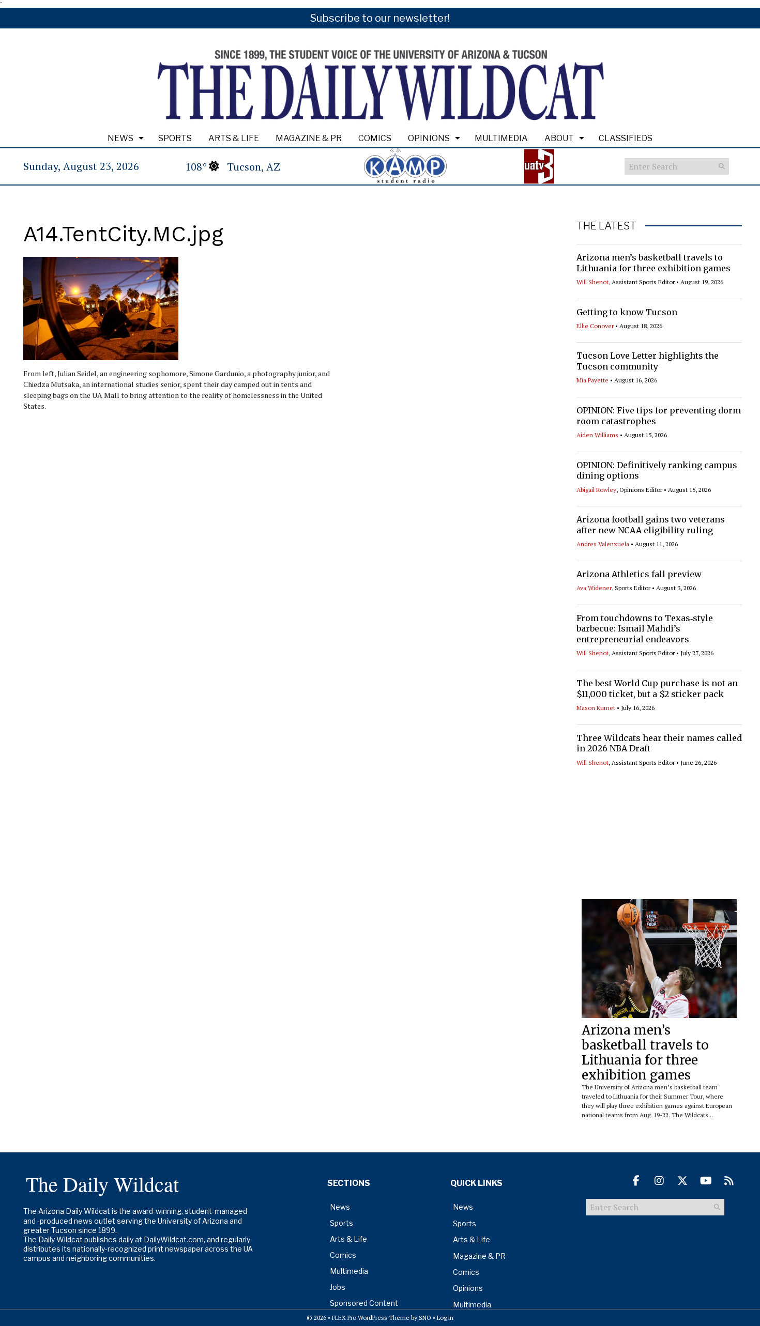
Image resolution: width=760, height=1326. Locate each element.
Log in (445, 1317)
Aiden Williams (597, 435)
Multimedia (501, 138)
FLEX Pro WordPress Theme (370, 1317)
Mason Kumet (595, 708)
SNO (425, 1317)
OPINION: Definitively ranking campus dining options (656, 470)
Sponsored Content (364, 1303)
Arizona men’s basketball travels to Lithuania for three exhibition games (653, 262)
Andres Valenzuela (602, 544)
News (120, 138)
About (559, 138)
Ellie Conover (595, 326)
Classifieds (625, 138)
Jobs (337, 1287)
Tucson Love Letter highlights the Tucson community (647, 361)
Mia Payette (592, 380)
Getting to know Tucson (626, 312)
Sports (175, 138)
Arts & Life (233, 138)
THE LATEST (606, 226)
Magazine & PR (309, 138)
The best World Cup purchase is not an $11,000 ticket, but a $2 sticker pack (657, 688)
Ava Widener (594, 588)
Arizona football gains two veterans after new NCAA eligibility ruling (650, 524)
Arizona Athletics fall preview (639, 574)
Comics (374, 138)
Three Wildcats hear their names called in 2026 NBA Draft (659, 743)
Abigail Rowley (596, 490)
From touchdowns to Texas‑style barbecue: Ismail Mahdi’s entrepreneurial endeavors (644, 629)
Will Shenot (592, 282)
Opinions (429, 138)
